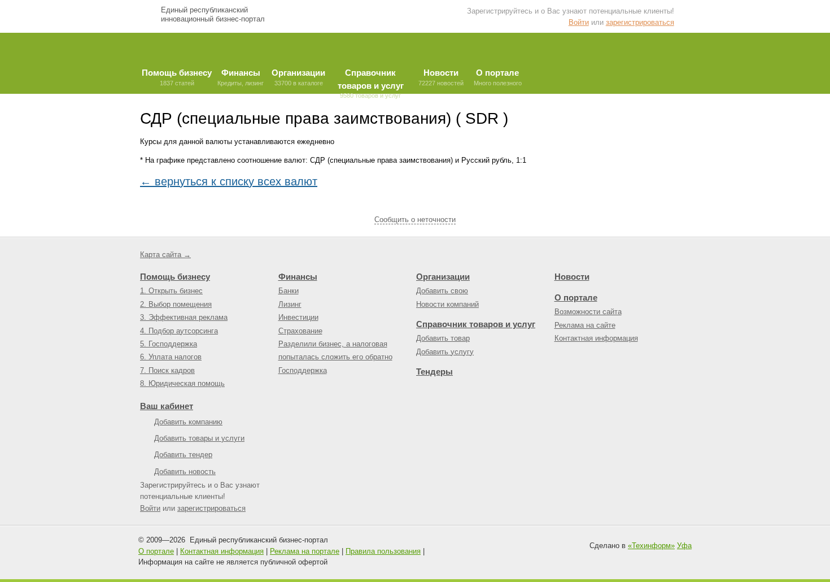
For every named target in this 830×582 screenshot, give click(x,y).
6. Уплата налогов (171, 357)
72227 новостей (441, 77)
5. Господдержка (168, 344)
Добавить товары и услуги (199, 438)
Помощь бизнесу (175, 276)
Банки (288, 290)
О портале (575, 297)
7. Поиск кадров (167, 370)
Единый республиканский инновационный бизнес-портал (213, 14)
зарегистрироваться (640, 22)
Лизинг (290, 304)
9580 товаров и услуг (371, 81)
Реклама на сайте (584, 325)
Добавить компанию (188, 422)
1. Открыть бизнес (171, 290)
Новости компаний (447, 304)
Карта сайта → (165, 254)
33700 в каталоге (298, 77)
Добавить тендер (183, 454)
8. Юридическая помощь (182, 383)
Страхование (300, 331)
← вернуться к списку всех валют (228, 181)
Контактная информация (596, 338)
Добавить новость (185, 471)
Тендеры (434, 371)
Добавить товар (443, 338)
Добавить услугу (445, 352)
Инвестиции (298, 317)
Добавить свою (442, 290)
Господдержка (302, 370)
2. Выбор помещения (176, 304)
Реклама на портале (304, 551)
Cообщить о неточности (415, 219)
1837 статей (177, 77)
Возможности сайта (588, 311)
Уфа (684, 545)
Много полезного (498, 77)
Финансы (297, 276)
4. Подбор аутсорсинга (179, 331)
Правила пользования (383, 551)
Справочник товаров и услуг (475, 324)
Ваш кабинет (166, 406)
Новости (571, 276)
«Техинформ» (651, 545)
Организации (443, 276)
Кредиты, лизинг (240, 77)
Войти (579, 22)
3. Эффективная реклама (184, 317)
